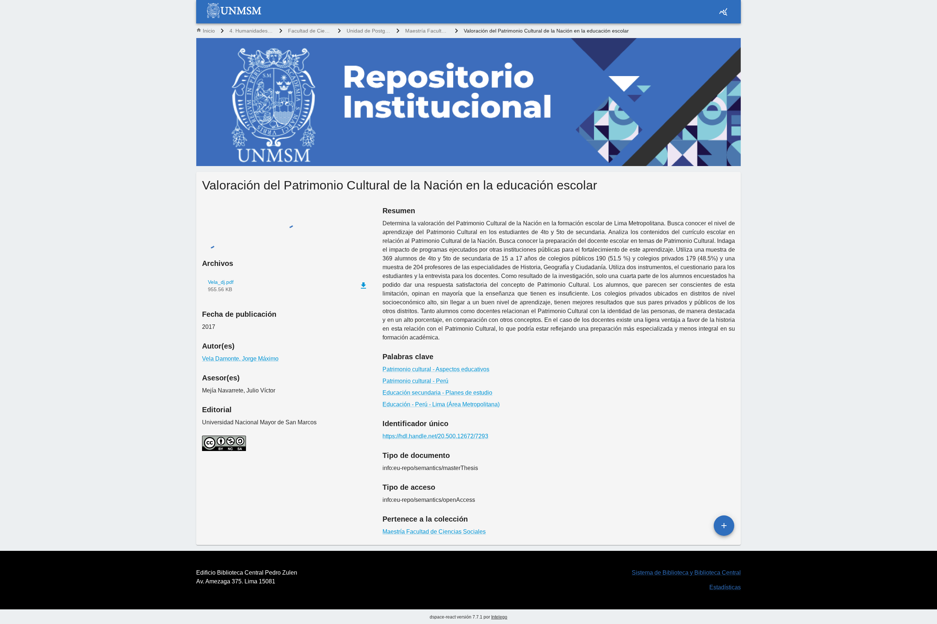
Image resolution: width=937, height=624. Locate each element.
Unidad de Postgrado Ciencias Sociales (369, 31)
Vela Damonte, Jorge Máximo (240, 602)
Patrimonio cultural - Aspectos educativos (435, 369)
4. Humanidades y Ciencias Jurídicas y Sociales (251, 31)
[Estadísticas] (723, 11)
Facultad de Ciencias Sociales (310, 31)
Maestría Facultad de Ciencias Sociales (427, 31)
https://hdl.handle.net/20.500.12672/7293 (435, 436)
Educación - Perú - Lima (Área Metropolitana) (441, 404)
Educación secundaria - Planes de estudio (437, 393)
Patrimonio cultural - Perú (415, 381)
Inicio (209, 31)
